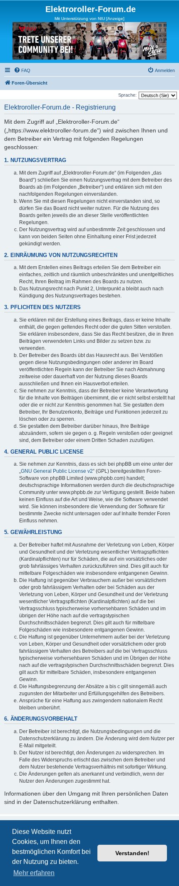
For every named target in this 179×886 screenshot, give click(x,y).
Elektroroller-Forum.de (90, 9)
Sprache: (127, 94)
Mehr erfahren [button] (34, 872)
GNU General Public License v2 (57, 471)
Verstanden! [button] (132, 853)
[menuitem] (22, 70)
